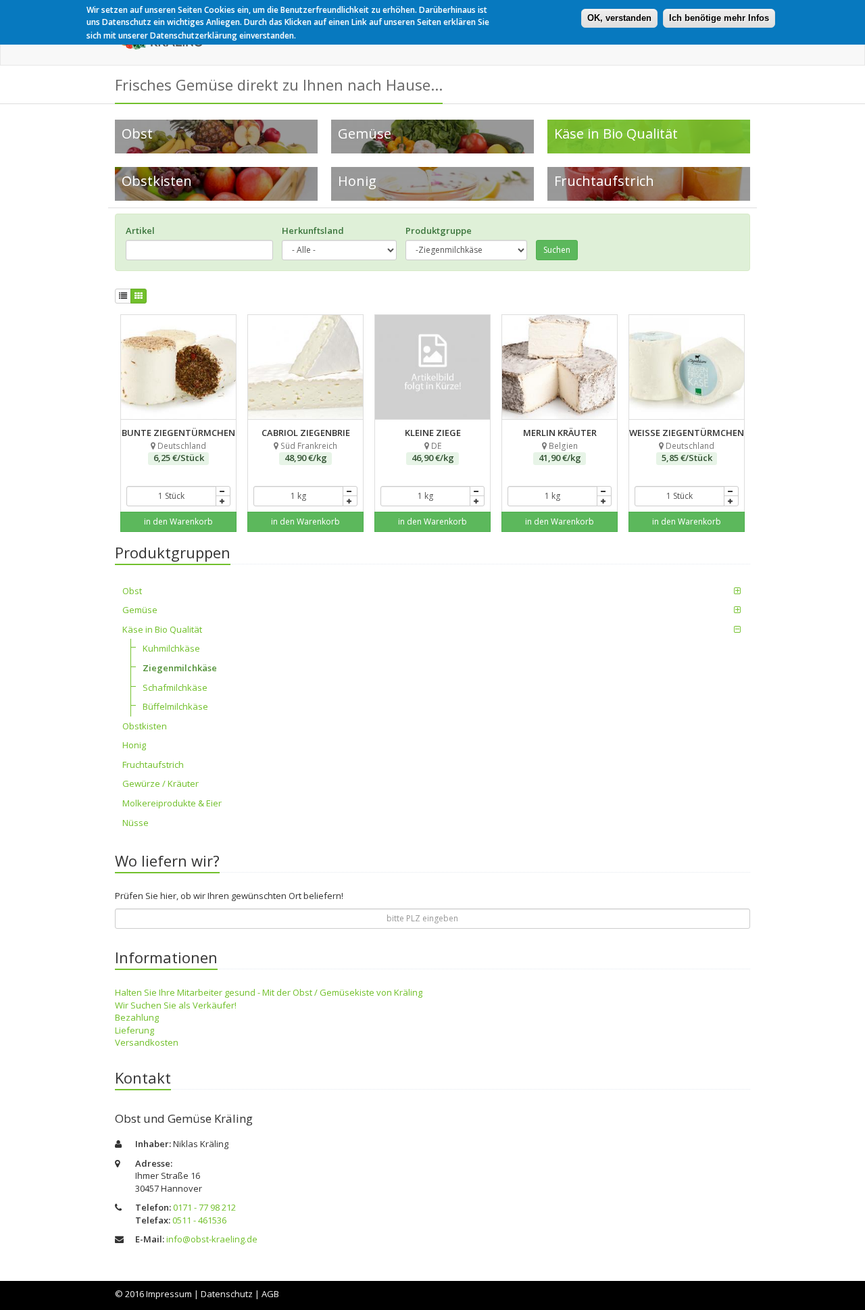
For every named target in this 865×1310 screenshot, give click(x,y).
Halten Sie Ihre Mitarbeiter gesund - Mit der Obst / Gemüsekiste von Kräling (268, 992)
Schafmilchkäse (175, 687)
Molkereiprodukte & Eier (172, 803)
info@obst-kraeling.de (211, 1239)
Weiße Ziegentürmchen (687, 321)
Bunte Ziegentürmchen (179, 321)
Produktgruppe (438, 230)
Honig (134, 745)
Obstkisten (144, 726)
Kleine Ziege (432, 321)
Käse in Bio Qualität (162, 629)
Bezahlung (137, 1017)
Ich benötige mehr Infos (719, 18)
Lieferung (134, 1030)
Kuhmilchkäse (171, 648)
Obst (132, 591)
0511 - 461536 (199, 1220)
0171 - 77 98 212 (204, 1207)
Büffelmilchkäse (175, 706)
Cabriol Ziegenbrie (305, 321)
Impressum (169, 1294)
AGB (270, 1294)
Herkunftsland (313, 230)
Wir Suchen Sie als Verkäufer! (176, 1005)
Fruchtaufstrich (153, 764)
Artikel (140, 230)
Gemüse (139, 610)
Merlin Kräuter (559, 321)
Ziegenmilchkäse (180, 668)
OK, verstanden (619, 18)
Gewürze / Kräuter (160, 783)
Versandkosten (146, 1042)
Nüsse (135, 823)
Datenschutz (227, 1294)
